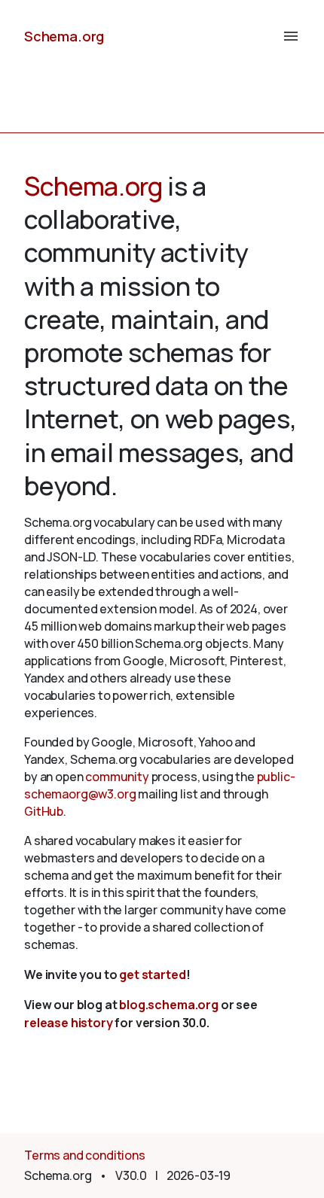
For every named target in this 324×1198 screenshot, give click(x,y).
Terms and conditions (84, 1155)
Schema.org (64, 36)
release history (68, 1022)
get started (152, 974)
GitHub (43, 811)
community (117, 776)
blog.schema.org (169, 1004)
